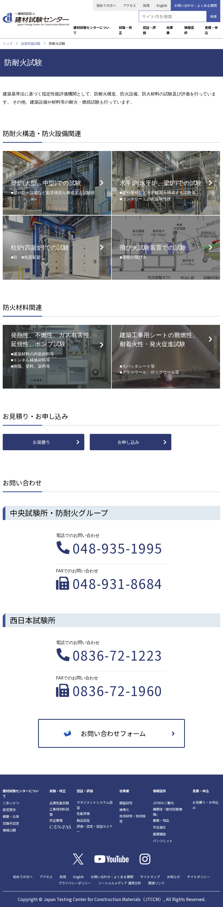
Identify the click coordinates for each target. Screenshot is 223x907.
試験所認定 (11, 823)
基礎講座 (159, 834)
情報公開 (9, 830)
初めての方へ (106, 5)
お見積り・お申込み (206, 805)
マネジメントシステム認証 (95, 805)
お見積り (41, 442)
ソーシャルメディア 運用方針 (119, 883)
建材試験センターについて (91, 30)
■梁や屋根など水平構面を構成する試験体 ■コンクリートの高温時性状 (161, 190)
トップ (8, 43)
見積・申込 (211, 30)
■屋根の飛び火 (153, 251)
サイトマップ (150, 876)
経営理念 (9, 809)
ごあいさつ (11, 802)
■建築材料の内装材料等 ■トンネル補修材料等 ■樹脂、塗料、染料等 (53, 350)
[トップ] (36, 17)
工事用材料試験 (59, 812)
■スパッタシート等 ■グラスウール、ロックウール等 (159, 353)
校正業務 (56, 820)
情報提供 (189, 30)
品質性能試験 (31, 43)
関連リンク (156, 883)
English (162, 5)
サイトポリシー (198, 876)
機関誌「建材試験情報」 (167, 812)
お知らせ (173, 876)
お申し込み (128, 442)
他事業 (169, 30)
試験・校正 (125, 30)
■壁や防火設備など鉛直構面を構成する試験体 (53, 187)
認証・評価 (149, 30)
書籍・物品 (161, 820)
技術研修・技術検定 (132, 818)
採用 (146, 5)
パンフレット (163, 840)
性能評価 (83, 813)
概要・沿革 (11, 816)
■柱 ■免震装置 (40, 251)
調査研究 (125, 802)
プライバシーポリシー (74, 883)
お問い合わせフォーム (113, 733)
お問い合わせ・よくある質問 (195, 5)
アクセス (129, 5)
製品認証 (83, 820)
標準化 (124, 809)
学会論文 (159, 827)
